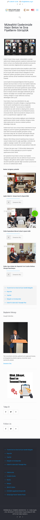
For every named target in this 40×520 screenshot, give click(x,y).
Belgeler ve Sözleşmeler (14, 299)
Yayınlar (9, 295)
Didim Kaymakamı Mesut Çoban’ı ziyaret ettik (16, 231)
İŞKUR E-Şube (11, 487)
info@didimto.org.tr (27, 1)
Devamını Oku (7, 363)
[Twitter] (20, 4)
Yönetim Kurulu (11, 476)
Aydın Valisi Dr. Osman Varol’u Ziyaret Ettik (16, 196)
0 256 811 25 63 (13, 1)
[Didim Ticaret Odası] (20, 10)
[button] (35, 213)
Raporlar (9, 291)
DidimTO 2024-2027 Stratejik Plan (16, 302)
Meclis (9, 480)
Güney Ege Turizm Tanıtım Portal (16, 494)
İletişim (9, 483)
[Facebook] (17, 4)
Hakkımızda (10, 472)
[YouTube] (23, 4)
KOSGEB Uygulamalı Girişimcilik (16, 491)
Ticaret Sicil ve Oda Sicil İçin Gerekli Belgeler (20, 288)
